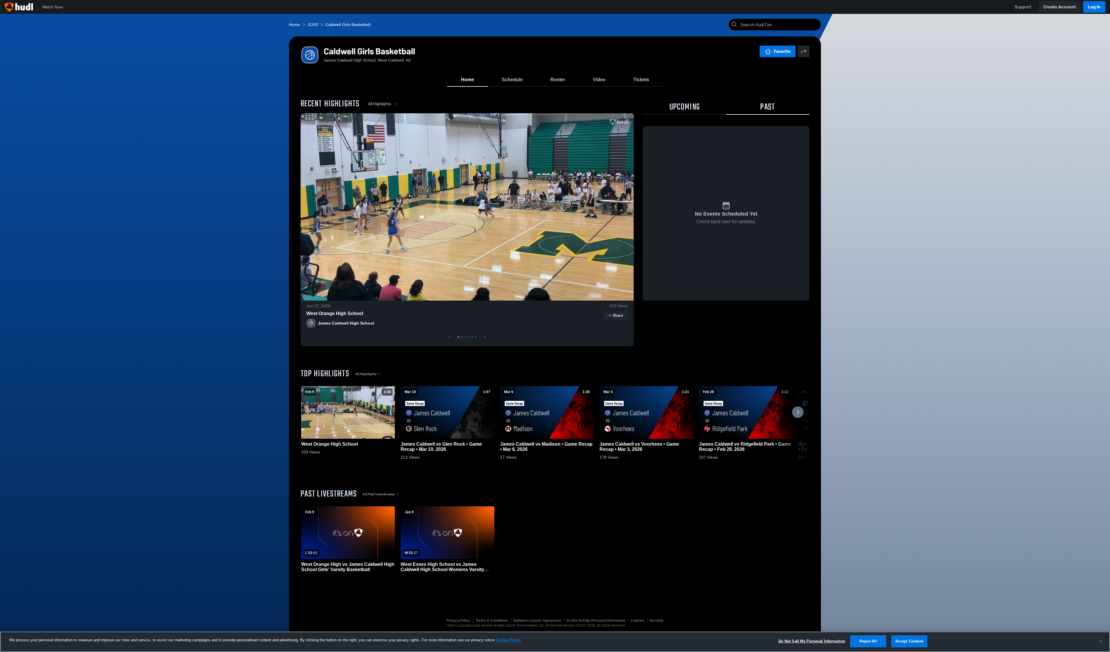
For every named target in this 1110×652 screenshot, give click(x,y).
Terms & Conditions (492, 620)
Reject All (868, 641)
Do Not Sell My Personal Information (596, 620)
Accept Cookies (909, 641)
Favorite (782, 51)
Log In (1094, 7)
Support (1023, 7)
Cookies (637, 620)
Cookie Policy (508, 640)
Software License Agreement (537, 620)
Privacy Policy (458, 620)
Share (618, 315)
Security (656, 620)
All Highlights (379, 104)
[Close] (1100, 641)
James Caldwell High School (346, 323)
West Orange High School (334, 313)
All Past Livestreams (379, 494)
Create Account (1060, 7)
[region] (555, 641)
